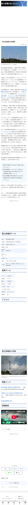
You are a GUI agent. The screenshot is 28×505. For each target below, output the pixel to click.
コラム (7, 496)
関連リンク (20, 496)
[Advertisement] (14, 23)
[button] (25, 429)
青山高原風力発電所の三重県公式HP (10, 387)
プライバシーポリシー (7, 498)
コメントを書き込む (14, 482)
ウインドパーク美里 (8, 131)
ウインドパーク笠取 (13, 95)
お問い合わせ (21, 498)
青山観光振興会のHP (6, 400)
